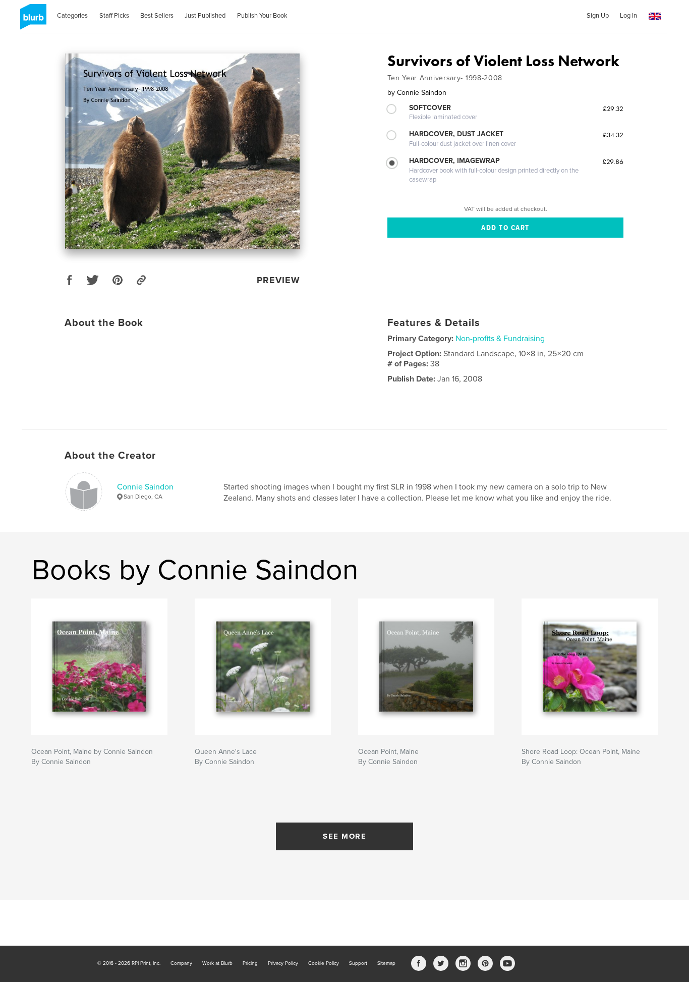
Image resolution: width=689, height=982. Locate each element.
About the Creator (110, 456)
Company (181, 963)
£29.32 (613, 108)
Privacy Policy (283, 963)
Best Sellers (157, 16)
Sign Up (598, 16)
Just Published (205, 16)
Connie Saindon (145, 487)
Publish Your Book (262, 16)
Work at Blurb (217, 963)
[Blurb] (31, 21)
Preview (278, 280)
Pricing (250, 963)
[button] (655, 16)
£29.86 (612, 161)
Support (358, 963)
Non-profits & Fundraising (500, 339)
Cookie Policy (323, 963)
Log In (628, 16)
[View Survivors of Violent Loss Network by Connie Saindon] (182, 151)
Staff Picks (114, 16)
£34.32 (613, 134)
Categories (72, 16)
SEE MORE (344, 836)
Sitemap (386, 963)
